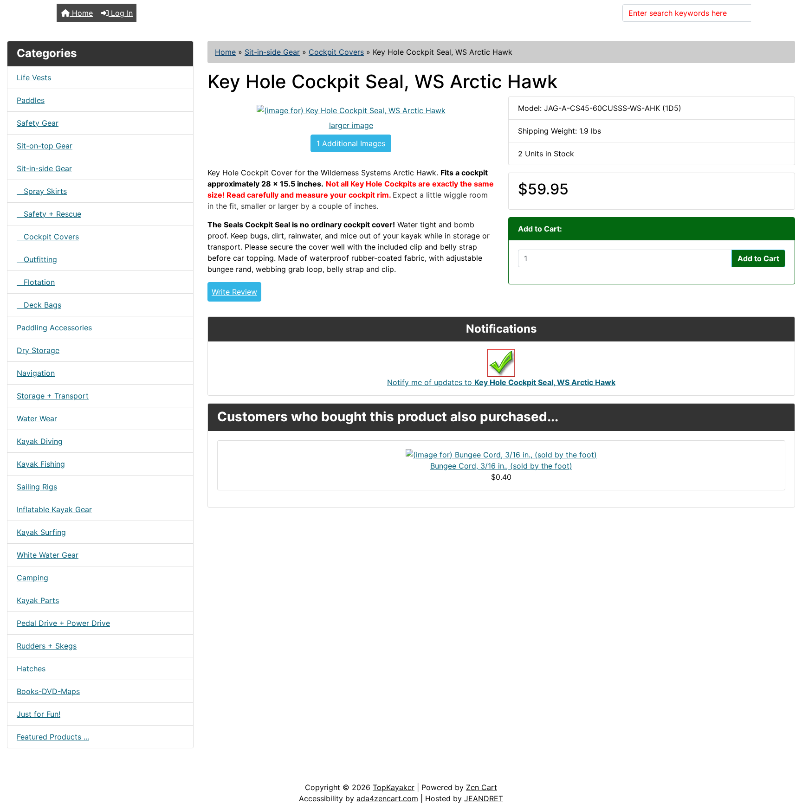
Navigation (36, 373)
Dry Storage (38, 350)
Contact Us (78, 772)
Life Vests (34, 77)
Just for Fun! (38, 714)
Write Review (234, 291)
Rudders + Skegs (47, 645)
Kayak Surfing (41, 532)
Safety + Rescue (49, 214)
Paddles (31, 100)
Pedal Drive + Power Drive (63, 623)
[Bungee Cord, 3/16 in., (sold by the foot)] (501, 453)
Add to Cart (758, 258)
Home (81, 13)
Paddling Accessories (54, 327)
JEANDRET (483, 798)
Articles (28, 772)
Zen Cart (481, 787)
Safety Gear (37, 123)
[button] (785, 758)
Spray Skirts (42, 191)
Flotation (36, 282)
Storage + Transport (53, 395)
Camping (32, 577)
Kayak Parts (38, 600)
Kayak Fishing (41, 464)
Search (769, 13)
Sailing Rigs (37, 486)
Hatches (31, 668)
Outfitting (37, 259)
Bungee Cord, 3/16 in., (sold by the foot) (501, 465)
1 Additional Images (351, 143)
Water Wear (37, 418)
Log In (121, 13)
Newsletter (133, 772)
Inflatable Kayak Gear (54, 509)
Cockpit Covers (336, 52)
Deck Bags (39, 304)
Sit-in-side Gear (272, 52)
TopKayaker (393, 787)
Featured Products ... (53, 736)
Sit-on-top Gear (44, 145)
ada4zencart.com (387, 798)
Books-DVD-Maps (48, 691)
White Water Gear (47, 555)
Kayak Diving (40, 441)
